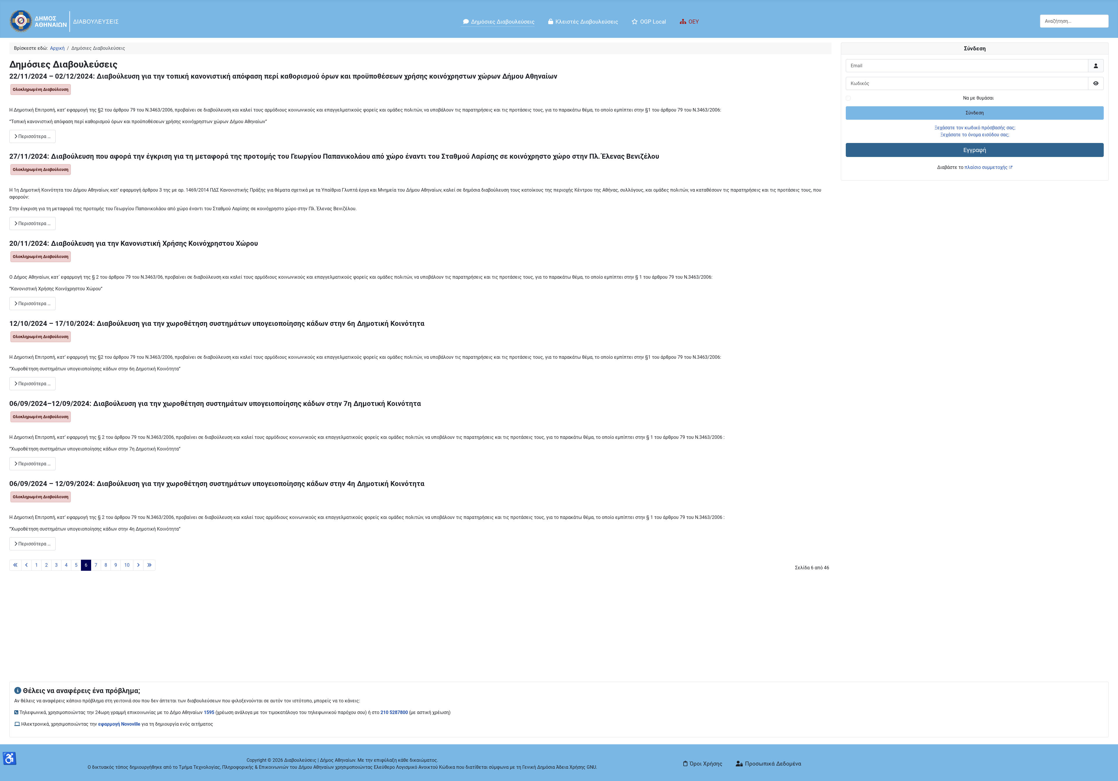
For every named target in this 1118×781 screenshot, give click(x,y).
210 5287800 (394, 712)
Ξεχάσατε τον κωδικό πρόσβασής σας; (975, 127)
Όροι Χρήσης (706, 763)
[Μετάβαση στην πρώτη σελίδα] (15, 565)
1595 (209, 712)
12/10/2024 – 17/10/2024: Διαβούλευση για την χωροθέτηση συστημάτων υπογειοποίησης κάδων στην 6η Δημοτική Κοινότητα (216, 323)
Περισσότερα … (34, 136)
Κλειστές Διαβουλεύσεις (587, 21)
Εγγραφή (974, 149)
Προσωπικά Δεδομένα (773, 763)
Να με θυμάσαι (978, 98)
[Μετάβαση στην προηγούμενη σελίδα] (26, 565)
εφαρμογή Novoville (119, 724)
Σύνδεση (975, 113)
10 (127, 565)
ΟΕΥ (694, 21)
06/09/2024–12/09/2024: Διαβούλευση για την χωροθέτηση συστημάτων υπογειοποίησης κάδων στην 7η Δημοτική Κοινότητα (215, 404)
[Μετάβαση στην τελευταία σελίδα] (149, 565)
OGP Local (653, 21)
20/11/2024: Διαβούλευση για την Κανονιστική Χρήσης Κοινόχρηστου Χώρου (133, 243)
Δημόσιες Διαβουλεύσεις (503, 21)
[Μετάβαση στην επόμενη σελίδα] (138, 565)
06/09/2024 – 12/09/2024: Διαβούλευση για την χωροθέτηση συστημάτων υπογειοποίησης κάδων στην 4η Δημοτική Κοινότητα (216, 484)
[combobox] (1074, 21)
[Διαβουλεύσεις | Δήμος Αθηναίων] (64, 21)
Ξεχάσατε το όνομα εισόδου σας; (974, 134)
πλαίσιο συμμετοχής (986, 167)
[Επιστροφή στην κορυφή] (1107, 770)
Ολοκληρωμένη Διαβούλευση (40, 89)
